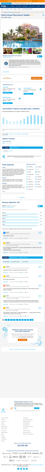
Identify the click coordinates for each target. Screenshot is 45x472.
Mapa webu (25, 428)
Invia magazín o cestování (28, 426)
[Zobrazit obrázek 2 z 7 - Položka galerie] (17, 51)
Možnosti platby (26, 424)
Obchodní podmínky (27, 421)
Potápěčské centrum (40, 176)
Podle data (5, 257)
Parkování (3, 424)
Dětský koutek (31, 174)
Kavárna (38, 184)
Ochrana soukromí (26, 430)
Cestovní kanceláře (4, 417)
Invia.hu (35, 464)
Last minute (5, 87)
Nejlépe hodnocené (23, 257)
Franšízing (3, 437)
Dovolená (3, 419)
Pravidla (16, 245)
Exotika (2, 423)
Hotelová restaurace (31, 184)
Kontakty (2, 440)
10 (28, 319)
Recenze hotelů (4, 426)
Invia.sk (32, 464)
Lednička (38, 171)
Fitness (30, 179)
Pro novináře (3, 430)
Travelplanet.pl (40, 464)
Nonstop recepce (31, 186)
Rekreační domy (4, 428)
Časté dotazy (25, 417)
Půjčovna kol (39, 186)
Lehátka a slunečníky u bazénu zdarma (31, 169)
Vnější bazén (39, 166)
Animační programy (40, 179)
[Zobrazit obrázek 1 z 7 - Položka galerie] (8, 51)
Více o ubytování (6, 71)
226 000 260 (22, 445)
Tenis (38, 174)
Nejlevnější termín (7, 97)
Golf (29, 176)
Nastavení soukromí (27, 432)
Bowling (38, 181)
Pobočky (2, 435)
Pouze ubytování (27, 88)
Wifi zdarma (31, 189)
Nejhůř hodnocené (13, 257)
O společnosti (3, 439)
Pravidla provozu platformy (28, 434)
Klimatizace (31, 166)
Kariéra (2, 434)
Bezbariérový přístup (31, 181)
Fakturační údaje (26, 423)
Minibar (30, 171)
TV (37, 169)
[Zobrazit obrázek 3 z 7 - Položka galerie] (27, 51)
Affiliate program (4, 432)
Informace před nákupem (28, 419)
